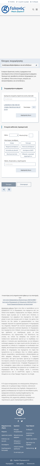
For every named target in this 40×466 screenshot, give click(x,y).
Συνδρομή (35, 2)
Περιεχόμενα (9, 463)
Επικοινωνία (30, 463)
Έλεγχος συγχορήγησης (18, 430)
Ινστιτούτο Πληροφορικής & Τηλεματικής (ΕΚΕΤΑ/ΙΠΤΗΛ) (19, 302)
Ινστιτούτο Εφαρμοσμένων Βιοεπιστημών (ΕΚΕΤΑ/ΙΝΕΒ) (19, 300)
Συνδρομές (29, 429)
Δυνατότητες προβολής (30, 434)
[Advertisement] (20, 37)
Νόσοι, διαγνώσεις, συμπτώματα (15, 161)
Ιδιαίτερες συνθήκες (12, 140)
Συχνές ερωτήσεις (31, 439)
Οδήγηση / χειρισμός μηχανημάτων (28, 155)
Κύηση (12, 143)
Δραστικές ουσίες (7, 435)
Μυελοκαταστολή (12, 154)
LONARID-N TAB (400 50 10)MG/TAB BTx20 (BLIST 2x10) (12, 107)
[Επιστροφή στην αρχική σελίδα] (20, 414)
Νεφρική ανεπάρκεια (12, 146)
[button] (18, 421)
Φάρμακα (4, 431)
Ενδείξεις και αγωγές (5, 440)
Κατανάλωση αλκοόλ (12, 150)
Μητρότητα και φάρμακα (18, 436)
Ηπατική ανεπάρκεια (28, 146)
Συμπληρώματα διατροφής (6, 449)
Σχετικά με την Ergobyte (30, 443)
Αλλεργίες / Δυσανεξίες (17, 442)
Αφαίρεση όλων (26, 115)
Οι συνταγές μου (19, 452)
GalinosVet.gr (30, 448)
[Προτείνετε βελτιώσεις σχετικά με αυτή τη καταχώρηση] (36, 65)
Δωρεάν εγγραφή (23, 2)
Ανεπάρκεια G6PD (28, 150)
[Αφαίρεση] (34, 107)
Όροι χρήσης (20, 463)
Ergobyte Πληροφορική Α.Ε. (22, 460)
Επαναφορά (24, 184)
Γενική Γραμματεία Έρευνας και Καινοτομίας (20, 304)
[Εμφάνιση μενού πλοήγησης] (36, 9)
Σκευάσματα (5, 444)
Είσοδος (12, 2)
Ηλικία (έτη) (24, 135)
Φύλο (6, 135)
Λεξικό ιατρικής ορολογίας (18, 448)
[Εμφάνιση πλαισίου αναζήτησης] (33, 9)
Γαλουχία (28, 143)
